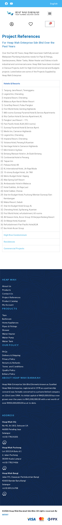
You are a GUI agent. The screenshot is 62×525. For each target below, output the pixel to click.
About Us (6, 286)
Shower (5, 330)
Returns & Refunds (11, 363)
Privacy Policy (8, 359)
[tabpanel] (31, 159)
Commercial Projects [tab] (14, 248)
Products (6, 290)
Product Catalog (10, 301)
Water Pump (8, 337)
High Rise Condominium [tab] (15, 235)
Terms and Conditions (12, 366)
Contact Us (7, 293)
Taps (4, 315)
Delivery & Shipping (11, 355)
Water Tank (7, 341)
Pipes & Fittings (9, 326)
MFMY (5, 514)
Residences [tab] (9, 242)
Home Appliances (10, 322)
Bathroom (6, 319)
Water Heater (8, 334)
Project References (11, 297)
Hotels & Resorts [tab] (12, 83)
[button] (49, 13)
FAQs (4, 351)
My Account (8, 305)
